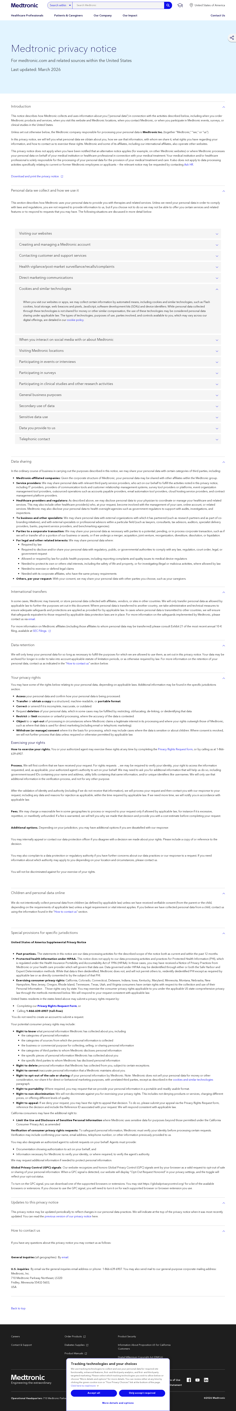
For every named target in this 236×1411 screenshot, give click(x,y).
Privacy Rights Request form (175, 749)
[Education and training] (180, 5)
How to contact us (78, 663)
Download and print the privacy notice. (35, 176)
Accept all (94, 1393)
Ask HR (188, 164)
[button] (207, 5)
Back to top (18, 1308)
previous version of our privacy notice (68, 1216)
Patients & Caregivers (68, 15)
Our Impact (130, 15)
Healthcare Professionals (27, 15)
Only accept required (142, 1393)
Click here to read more (83, 1386)
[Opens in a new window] (189, 1381)
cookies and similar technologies (193, 1079)
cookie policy (75, 320)
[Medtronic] (24, 5)
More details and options (118, 1403)
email (31, 619)
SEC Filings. (40, 631)
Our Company (103, 15)
